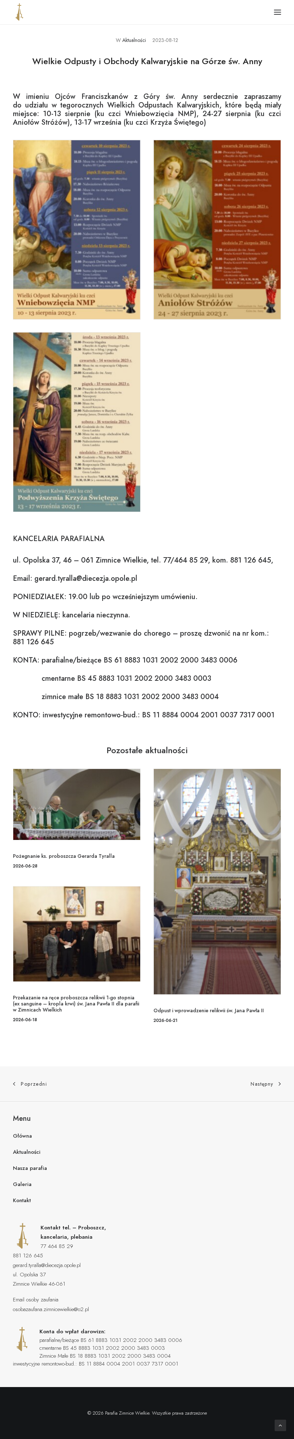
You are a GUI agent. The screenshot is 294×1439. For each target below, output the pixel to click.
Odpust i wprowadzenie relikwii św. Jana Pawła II (208, 1010)
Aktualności (134, 40)
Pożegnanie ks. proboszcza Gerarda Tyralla (64, 856)
